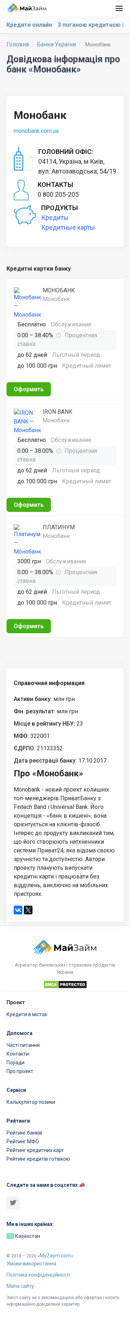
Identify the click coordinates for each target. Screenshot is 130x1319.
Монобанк (59, 290)
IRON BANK (57, 411)
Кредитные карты (68, 227)
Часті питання (23, 1045)
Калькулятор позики (30, 1102)
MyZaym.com (55, 1256)
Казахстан (27, 1236)
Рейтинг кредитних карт (35, 1150)
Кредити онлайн (29, 24)
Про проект (19, 1071)
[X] (28, 910)
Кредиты (55, 217)
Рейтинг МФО (22, 1141)
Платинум (59, 527)
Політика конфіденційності (38, 1275)
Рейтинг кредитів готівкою (38, 1159)
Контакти (17, 1054)
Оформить (29, 389)
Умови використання (31, 1263)
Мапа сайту (20, 1286)
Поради (15, 1062)
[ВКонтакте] (18, 910)
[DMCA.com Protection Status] (65, 985)
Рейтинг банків (24, 1133)
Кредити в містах (26, 1014)
